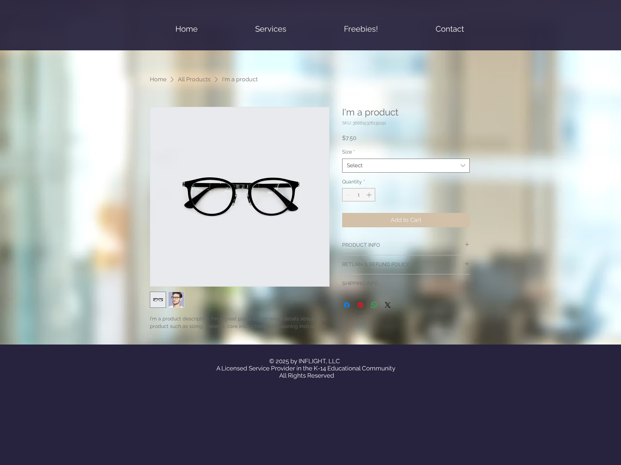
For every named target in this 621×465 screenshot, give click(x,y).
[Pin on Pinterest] (360, 305)
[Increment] (369, 194)
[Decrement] (347, 194)
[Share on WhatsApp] (374, 305)
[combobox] (406, 166)
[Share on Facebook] (346, 305)
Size (348, 152)
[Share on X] (387, 305)
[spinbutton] (358, 194)
